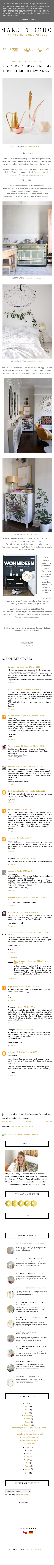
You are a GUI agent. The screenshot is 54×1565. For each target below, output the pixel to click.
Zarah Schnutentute (16, 791)
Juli (28, 1450)
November (28, 1419)
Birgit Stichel (13, 987)
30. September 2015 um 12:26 (28, 667)
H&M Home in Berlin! (24, 1361)
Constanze (12, 667)
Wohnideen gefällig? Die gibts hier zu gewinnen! (29, 1428)
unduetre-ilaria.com (35, 278)
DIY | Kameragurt (29, 1443)
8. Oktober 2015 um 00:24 (29, 987)
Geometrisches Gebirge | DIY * (28, 1376)
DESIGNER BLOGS (37, 1549)
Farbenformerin (14, 746)
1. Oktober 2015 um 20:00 (21, 838)
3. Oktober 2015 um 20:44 (25, 858)
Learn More (24, 19)
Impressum (28, 51)
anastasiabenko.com (35, 361)
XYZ (9, 810)
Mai (28, 1457)
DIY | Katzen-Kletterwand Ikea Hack (30, 1288)
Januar (27, 1469)
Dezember (28, 1416)
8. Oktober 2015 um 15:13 (25, 1030)
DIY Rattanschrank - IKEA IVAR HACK (30, 1258)
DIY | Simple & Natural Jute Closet (30, 1244)
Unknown (11, 1052)
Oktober (27, 1422)
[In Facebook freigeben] (29, 642)
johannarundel (14, 689)
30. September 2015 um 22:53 (31, 767)
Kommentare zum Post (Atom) (22, 1126)
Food (36, 49)
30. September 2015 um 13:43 (37, 716)
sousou (11, 871)
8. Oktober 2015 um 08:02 (25, 1007)
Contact (14, 51)
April (28, 1460)
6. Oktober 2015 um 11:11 (30, 912)
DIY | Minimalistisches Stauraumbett (31, 1273)
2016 (26, 1410)
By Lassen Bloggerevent (29, 1437)
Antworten (11, 683)
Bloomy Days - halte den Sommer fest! (29, 1434)
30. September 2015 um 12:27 (31, 689)
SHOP (40, 51)
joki (9, 838)
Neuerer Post (7, 1122)
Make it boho (27, 29)
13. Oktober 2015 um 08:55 (26, 1052)
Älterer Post (47, 1122)
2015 (26, 1413)
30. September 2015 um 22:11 (32, 746)
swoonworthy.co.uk (33, 535)
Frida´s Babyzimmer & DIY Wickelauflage (26, 1333)
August (27, 1447)
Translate (25, 1495)
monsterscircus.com (35, 146)
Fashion (26, 49)
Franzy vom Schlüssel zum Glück (21, 933)
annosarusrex (13, 767)
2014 (26, 1473)
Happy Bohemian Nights (29, 1440)
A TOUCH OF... (14, 912)
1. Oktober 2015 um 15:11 (22, 810)
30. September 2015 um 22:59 (36, 791)
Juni (27, 1453)
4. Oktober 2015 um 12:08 (24, 871)
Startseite (27, 1122)
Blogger (32, 1503)
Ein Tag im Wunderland (29, 1431)
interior (29, 646)
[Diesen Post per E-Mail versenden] (22, 642)
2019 (27, 1404)
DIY (4, 49)
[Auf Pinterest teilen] (32, 642)
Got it (33, 19)
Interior (14, 49)
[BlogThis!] (24, 642)
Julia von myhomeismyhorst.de (21, 897)
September (28, 1425)
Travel (47, 49)
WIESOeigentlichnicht (17, 716)
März (28, 1463)
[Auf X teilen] (27, 642)
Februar (28, 1466)
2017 (26, 1407)
